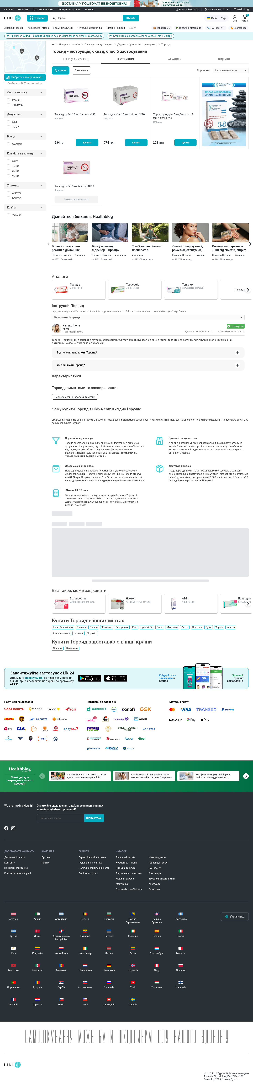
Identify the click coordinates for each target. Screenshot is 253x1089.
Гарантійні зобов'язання (92, 857)
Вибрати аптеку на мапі (26, 77)
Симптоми (154, 889)
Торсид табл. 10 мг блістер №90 (124, 114)
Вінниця (81, 627)
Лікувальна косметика (90, 27)
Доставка (60, 70)
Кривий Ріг (147, 627)
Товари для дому (158, 862)
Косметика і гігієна (38, 27)
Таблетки (17, 104)
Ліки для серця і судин (98, 44)
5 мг (14, 122)
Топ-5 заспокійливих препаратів (147, 248)
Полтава (197, 627)
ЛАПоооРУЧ (155, 868)
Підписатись (94, 818)
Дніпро (94, 627)
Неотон (130, 598)
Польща (57, 648)
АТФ (184, 598)
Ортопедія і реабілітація (129, 889)
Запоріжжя (122, 627)
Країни (45, 862)
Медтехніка (122, 884)
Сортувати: (203, 70)
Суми (209, 627)
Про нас (89, 9)
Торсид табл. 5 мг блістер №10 (74, 186)
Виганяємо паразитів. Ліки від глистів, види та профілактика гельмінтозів (229, 248)
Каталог (9, 9)
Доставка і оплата (43, 9)
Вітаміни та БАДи (63, 27)
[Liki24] (12, 1065)
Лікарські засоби (14, 27)
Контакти (23, 9)
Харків (219, 627)
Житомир (106, 627)
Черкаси (78, 633)
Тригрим (187, 284)
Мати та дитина (157, 857)
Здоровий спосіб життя (162, 878)
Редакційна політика (90, 862)
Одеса (184, 627)
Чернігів (91, 633)
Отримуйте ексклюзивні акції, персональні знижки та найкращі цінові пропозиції (70, 807)
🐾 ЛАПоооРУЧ (215, 27)
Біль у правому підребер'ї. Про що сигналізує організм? (107, 248)
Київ (134, 627)
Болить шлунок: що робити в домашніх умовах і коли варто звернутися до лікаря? (68, 248)
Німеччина (72, 648)
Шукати (130, 17)
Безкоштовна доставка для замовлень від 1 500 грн (142, 36)
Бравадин (244, 598)
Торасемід (132, 284)
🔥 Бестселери (238, 27)
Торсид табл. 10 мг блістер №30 (75, 114)
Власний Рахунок (189, 9)
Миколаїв (172, 627)
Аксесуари (154, 884)
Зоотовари (155, 873)
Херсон (231, 627)
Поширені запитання (69, 9)
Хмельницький (61, 633)
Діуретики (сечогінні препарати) (136, 44)
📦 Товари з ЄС (161, 27)
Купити (87, 142)
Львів (160, 627)
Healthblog (243, 9)
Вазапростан (78, 598)
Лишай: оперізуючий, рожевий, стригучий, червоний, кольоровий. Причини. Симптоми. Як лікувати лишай (189, 248)
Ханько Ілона (71, 325)
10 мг (15, 126)
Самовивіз (81, 70)
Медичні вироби (116, 27)
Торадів (75, 284)
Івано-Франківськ (63, 627)
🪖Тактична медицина (188, 27)
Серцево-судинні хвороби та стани (75, 397)
